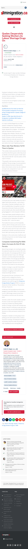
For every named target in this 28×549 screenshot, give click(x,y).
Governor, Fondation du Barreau (10, 385)
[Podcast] (20, 545)
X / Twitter (5, 391)
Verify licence (13, 388)
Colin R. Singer (12, 50)
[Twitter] (18, 545)
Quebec (16, 423)
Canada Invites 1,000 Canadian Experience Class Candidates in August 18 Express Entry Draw (16, 459)
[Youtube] (15, 545)
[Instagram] (13, 545)
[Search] (26, 8)
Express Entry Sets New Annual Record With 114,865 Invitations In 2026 (15, 448)
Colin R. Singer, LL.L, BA (10, 349)
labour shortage (9, 423)
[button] (14, 27)
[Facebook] (10, 545)
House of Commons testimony (10, 378)
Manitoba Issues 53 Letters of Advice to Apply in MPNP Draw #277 (14, 465)
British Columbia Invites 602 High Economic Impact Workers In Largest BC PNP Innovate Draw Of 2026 (15, 443)
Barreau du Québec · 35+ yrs (9, 375)
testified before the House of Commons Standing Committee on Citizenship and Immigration (12, 365)
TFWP (16, 425)
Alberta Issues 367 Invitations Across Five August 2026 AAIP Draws (14, 470)
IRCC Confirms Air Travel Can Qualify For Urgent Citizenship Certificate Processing (16, 453)
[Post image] (4, 442)
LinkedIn (18, 388)
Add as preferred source (15, 412)
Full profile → (6, 388)
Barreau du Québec (19, 54)
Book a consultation (14, 391)
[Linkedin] (8, 545)
